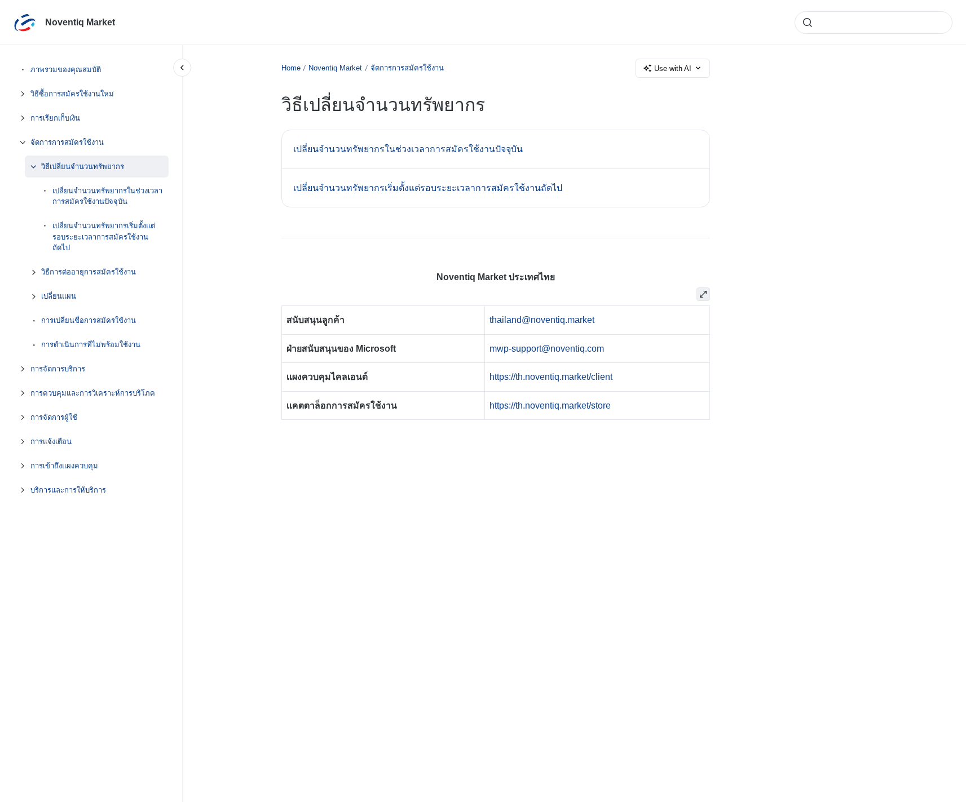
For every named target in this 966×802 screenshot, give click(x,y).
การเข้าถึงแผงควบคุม (64, 466)
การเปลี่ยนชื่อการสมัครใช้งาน (88, 320)
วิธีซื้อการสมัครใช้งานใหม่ (72, 94)
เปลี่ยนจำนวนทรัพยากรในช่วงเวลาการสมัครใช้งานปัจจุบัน (107, 196)
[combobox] (873, 22)
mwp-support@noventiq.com (546, 348)
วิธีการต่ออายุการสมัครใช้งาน (88, 272)
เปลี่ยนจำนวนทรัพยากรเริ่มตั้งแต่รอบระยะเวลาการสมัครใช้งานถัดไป (103, 236)
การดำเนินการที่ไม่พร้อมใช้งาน (90, 344)
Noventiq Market (80, 22)
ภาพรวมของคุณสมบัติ (65, 69)
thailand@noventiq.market (541, 320)
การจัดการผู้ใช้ (53, 417)
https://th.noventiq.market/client (550, 377)
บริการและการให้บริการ (68, 490)
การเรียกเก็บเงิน (55, 118)
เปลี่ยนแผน (58, 296)
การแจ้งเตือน (51, 441)
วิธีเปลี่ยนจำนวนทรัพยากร (82, 166)
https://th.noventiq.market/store (550, 405)
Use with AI (672, 68)
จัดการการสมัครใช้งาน (67, 142)
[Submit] (808, 23)
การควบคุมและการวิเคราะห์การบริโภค (92, 393)
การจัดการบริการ (57, 369)
